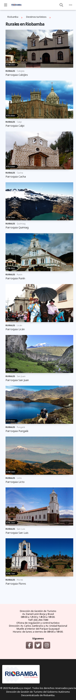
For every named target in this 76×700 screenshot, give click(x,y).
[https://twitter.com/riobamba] (38, 645)
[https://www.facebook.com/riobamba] (29, 645)
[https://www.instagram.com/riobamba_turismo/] (46, 645)
